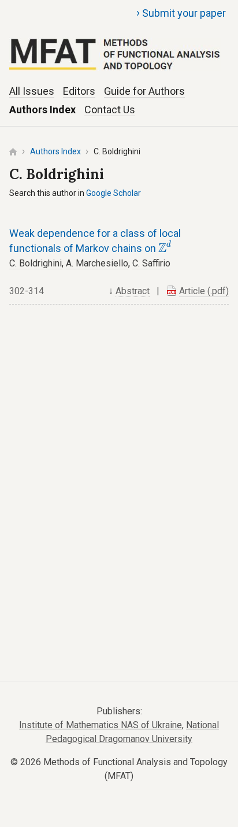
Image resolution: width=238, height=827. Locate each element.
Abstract (133, 290)
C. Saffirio (151, 263)
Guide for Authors (144, 91)
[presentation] (165, 246)
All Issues (31, 91)
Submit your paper (181, 13)
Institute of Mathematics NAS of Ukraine (100, 725)
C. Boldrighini (35, 263)
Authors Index (42, 109)
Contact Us (109, 109)
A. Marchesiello (97, 263)
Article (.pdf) (204, 290)
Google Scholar (113, 193)
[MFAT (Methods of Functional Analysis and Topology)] (118, 41)
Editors (79, 91)
